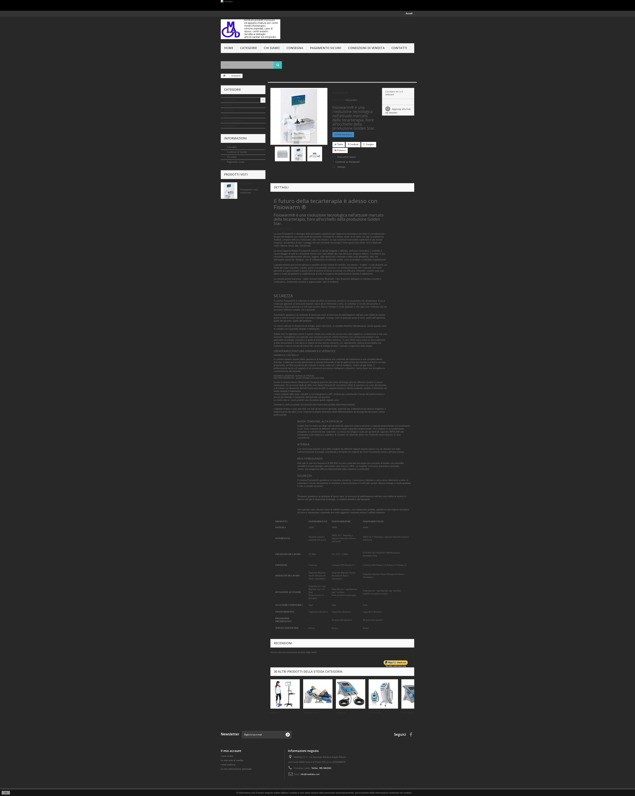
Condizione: (338, 100)
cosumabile (230, 125)
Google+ (369, 144)
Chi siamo (272, 48)
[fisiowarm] (282, 154)
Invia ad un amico (346, 157)
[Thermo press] (318, 694)
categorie (248, 48)
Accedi (409, 13)
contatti (399, 48)
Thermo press (311, 712)
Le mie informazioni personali (236, 769)
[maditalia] (251, 29)
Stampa (341, 167)
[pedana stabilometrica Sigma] (285, 694)
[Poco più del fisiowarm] (229, 190)
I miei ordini (227, 756)
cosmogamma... (410, 712)
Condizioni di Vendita (366, 48)
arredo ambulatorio (234, 120)
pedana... (275, 712)
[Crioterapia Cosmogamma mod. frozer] (383, 694)
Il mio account (231, 751)
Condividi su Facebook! (347, 162)
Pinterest (341, 150)
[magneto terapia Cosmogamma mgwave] (350, 694)
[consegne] (317, 5)
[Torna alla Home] (224, 76)
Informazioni (235, 138)
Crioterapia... (376, 712)
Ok (5, 792)
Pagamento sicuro (325, 48)
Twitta (340, 144)
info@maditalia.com (310, 774)
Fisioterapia (230, 100)
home (228, 48)
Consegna (294, 48)
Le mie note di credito (232, 760)
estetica (228, 105)
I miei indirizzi (228, 764)
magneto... (342, 712)
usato (227, 115)
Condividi (353, 144)
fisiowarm (246, 183)
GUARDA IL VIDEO (283, 228)
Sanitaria (228, 110)
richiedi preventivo (343, 134)
